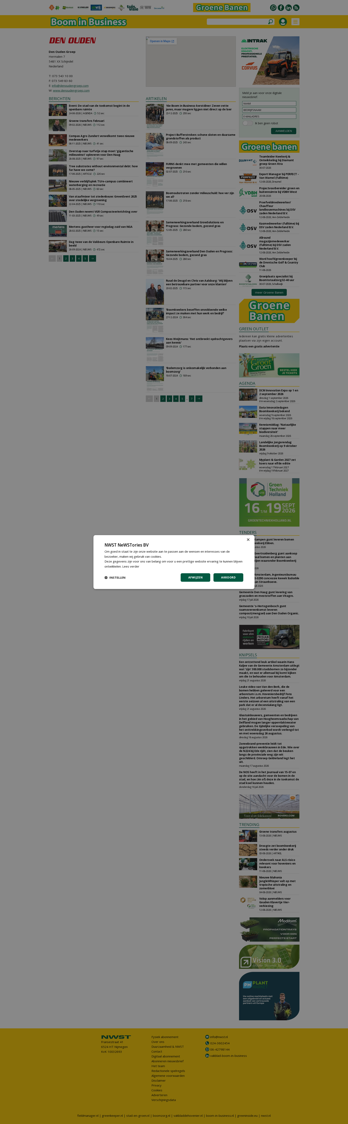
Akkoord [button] (228, 577)
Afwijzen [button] (195, 577)
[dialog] (174, 562)
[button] (115, 577)
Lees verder (130, 566)
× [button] (248, 539)
